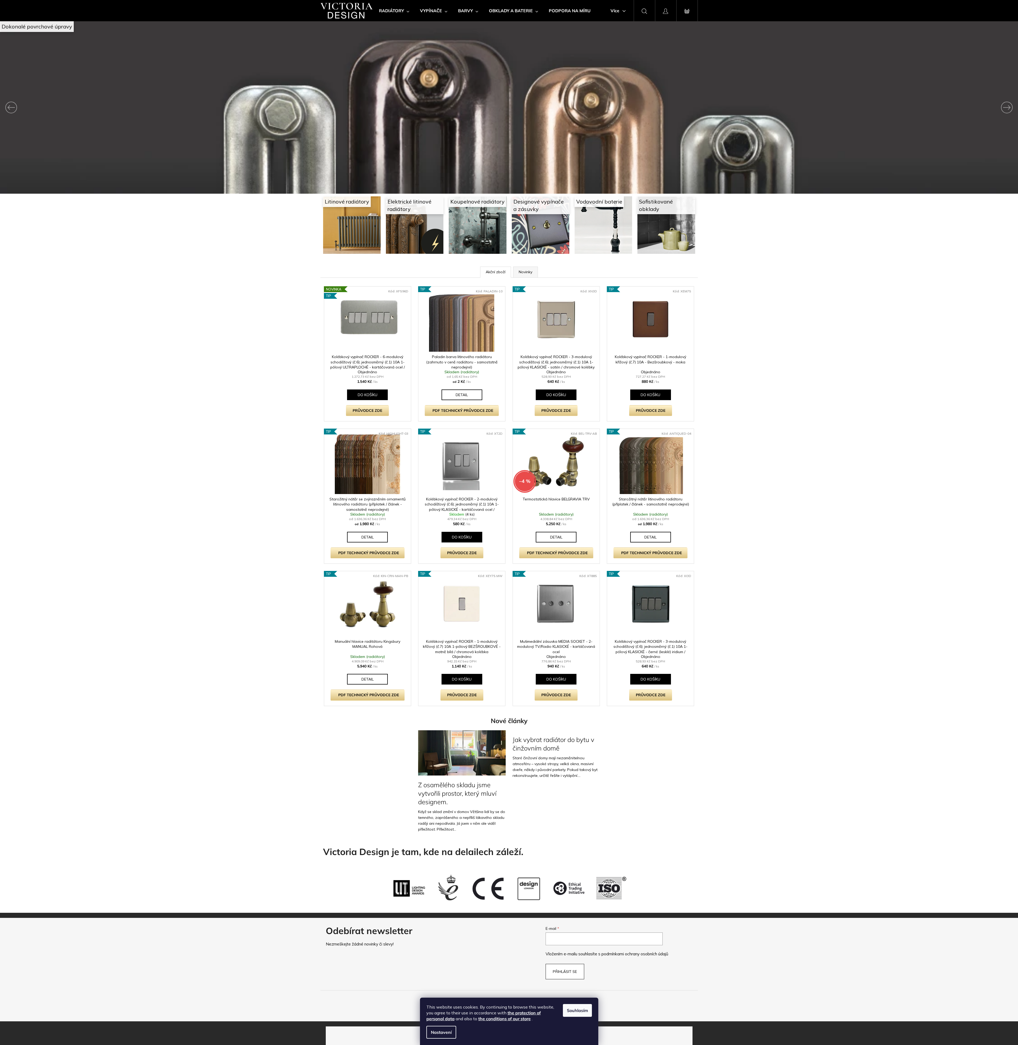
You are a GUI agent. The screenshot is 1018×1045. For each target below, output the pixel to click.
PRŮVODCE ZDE (367, 410)
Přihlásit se (565, 971)
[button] (76, 107)
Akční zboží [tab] (495, 271)
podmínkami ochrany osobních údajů (634, 953)
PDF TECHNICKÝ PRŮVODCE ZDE (462, 410)
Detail (462, 394)
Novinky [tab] (525, 271)
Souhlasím (577, 1010)
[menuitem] (394, 10)
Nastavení (441, 1032)
